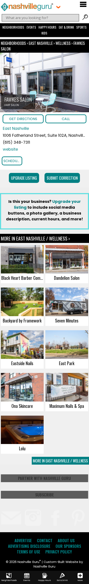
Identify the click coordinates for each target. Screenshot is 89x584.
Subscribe (44, 495)
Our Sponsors (68, 546)
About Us (66, 540)
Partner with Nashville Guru (44, 478)
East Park (66, 363)
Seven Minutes (66, 320)
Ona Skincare (22, 406)
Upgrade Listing (24, 178)
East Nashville (41, 43)
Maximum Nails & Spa (66, 406)
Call (66, 118)
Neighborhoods (13, 27)
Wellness (63, 43)
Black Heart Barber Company (22, 278)
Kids (44, 33)
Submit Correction (62, 178)
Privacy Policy (58, 552)
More (80, 580)
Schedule (12, 160)
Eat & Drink (66, 27)
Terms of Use (28, 552)
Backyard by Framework (22, 320)
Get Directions (23, 118)
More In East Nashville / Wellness (60, 461)
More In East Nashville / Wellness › (35, 238)
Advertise (23, 540)
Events (31, 27)
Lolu (22, 448)
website (10, 149)
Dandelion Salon (66, 278)
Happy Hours (47, 27)
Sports (81, 27)
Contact (44, 540)
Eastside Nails (22, 363)
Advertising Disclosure (29, 546)
